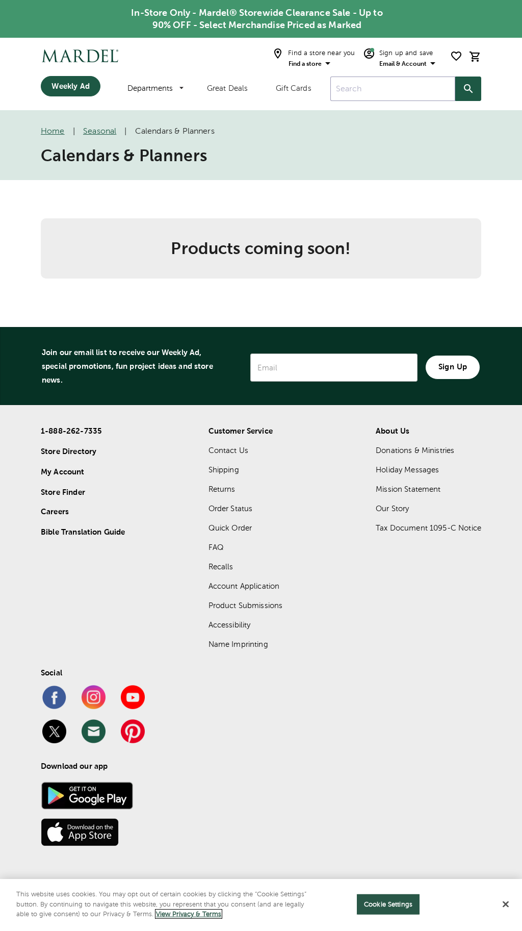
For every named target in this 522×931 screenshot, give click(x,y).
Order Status (230, 508)
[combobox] (392, 89)
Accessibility (229, 624)
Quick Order (230, 527)
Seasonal (99, 131)
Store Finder (63, 492)
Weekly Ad (70, 86)
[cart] (475, 56)
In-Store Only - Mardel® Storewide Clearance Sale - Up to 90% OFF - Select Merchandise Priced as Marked (256, 18)
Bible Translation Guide (83, 531)
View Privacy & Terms (188, 914)
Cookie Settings (388, 904)
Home (53, 131)
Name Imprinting (238, 644)
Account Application (244, 586)
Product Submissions (245, 605)
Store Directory (68, 451)
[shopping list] (456, 56)
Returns (222, 489)
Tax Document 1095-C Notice (428, 527)
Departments (150, 88)
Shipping (223, 469)
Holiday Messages (407, 469)
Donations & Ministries (415, 450)
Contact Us (228, 450)
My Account (63, 471)
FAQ (216, 547)
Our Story (392, 508)
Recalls (220, 566)
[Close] (505, 904)
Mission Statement (408, 489)
